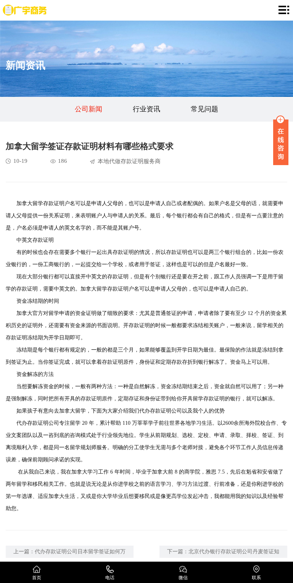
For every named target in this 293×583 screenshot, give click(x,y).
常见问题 (204, 109)
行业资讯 (146, 109)
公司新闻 (88, 109)
